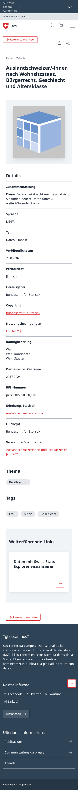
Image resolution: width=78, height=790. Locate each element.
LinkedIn (14, 701)
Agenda (10, 763)
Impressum (25, 784)
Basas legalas (10, 784)
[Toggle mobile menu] (72, 26)
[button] (71, 683)
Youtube (56, 694)
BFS (14, 26)
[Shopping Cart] (61, 25)
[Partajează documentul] (68, 43)
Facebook (15, 694)
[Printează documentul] (59, 43)
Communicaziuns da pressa (24, 752)
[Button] (60, 583)
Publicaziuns (14, 742)
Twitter (36, 694)
